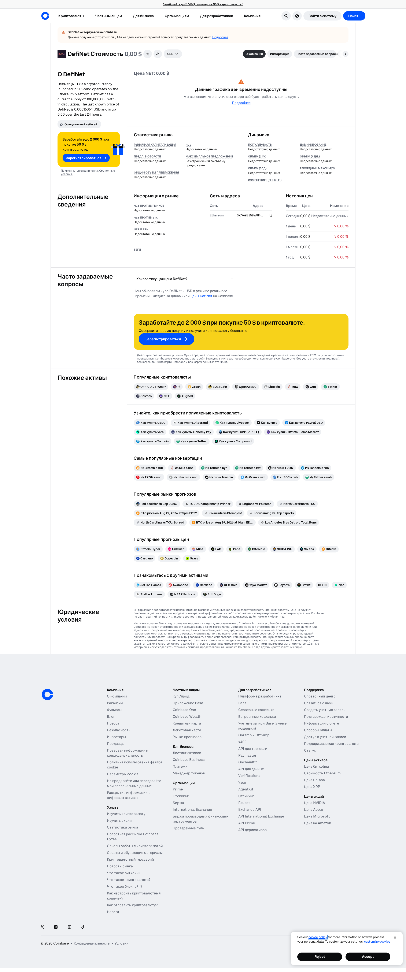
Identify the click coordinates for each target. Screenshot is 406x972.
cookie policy (318, 937)
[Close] (395, 937)
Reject (319, 956)
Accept (368, 956)
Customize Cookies (377, 941)
